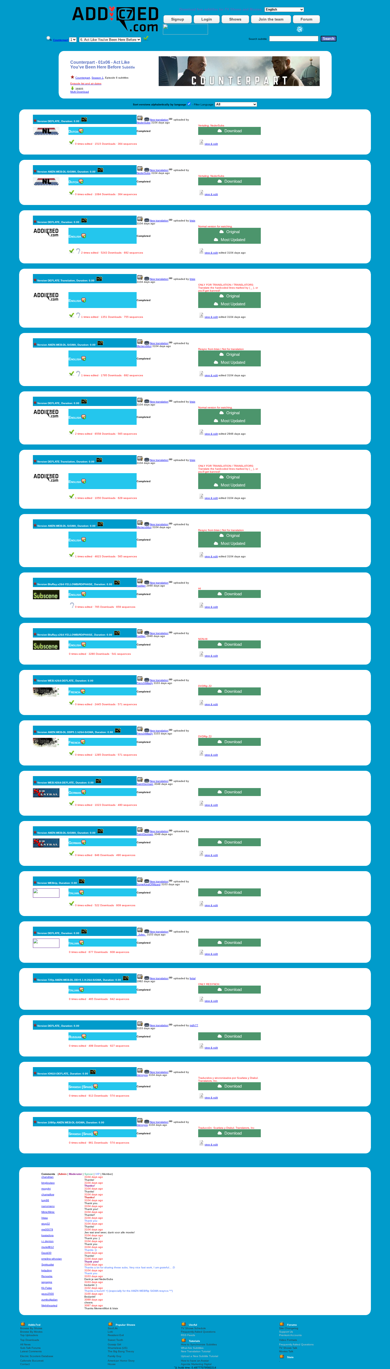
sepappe (46, 1282)
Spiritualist (47, 1264)
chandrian (47, 1176)
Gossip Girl (114, 1344)
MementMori (144, 346)
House (112, 1364)
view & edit (211, 143)
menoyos (142, 1074)
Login (206, 19)
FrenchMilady (145, 683)
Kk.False (46, 1287)
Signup (177, 19)
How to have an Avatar (195, 1360)
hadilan (141, 585)
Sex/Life (113, 1328)
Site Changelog (288, 1328)
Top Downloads (29, 1339)
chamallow (47, 1194)
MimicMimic (48, 1211)
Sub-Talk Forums (30, 1347)
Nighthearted (49, 1305)
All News (25, 1344)
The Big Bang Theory (121, 1351)
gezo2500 (47, 1293)
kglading (46, 1270)
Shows (235, 19)
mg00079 (47, 1229)
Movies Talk (286, 1351)
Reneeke (47, 1276)
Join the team (271, 19)
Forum (306, 19)
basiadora (47, 1235)
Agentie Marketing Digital (196, 1364)
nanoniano (48, 1206)
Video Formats (288, 1339)
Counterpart (82, 77)
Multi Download (79, 91)
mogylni (46, 1188)
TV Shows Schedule (193, 1328)
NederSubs (143, 122)
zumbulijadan (49, 1299)
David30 (46, 1252)
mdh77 (194, 1025)
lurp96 (45, 1200)
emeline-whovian (51, 1258)
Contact (25, 1364)
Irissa (44, 1217)
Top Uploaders (29, 1335)
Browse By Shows (31, 1328)
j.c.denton (47, 1241)
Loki (110, 1331)
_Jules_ (141, 934)
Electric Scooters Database (36, 1356)
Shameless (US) (117, 1347)
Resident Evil (116, 1335)
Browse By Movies (31, 1331)
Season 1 (97, 77)
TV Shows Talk (288, 1347)
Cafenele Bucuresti (32, 1360)
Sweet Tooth (115, 1339)
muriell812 (47, 1247)
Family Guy (114, 1356)
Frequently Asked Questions (198, 1331)
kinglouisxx (48, 1182)
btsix (192, 220)
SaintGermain (145, 783)
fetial (193, 978)
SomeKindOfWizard (149, 884)
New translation (159, 119)
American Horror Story (121, 1360)
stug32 (45, 1223)
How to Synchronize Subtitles (199, 1344)
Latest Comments (31, 1351)
